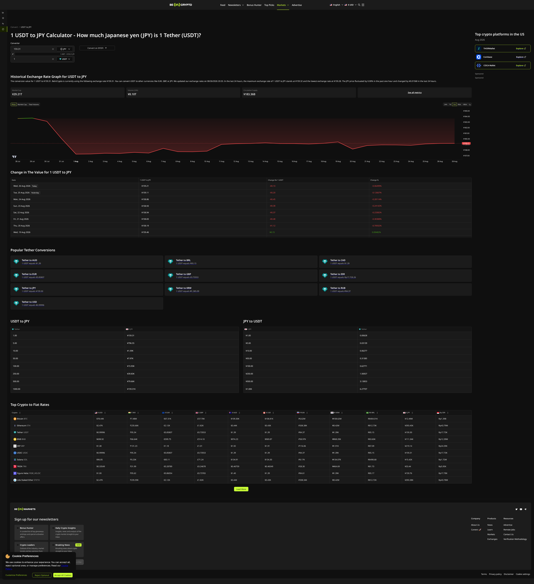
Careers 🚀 (476, 529)
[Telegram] (525, 509)
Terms (484, 574)
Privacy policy (495, 574)
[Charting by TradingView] (14, 156)
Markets (281, 5)
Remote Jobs (509, 529)
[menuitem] (3, 12)
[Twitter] (516, 509)
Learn (490, 529)
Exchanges (492, 539)
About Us (475, 525)
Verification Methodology (515, 539)
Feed (222, 5)
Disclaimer (509, 574)
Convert (14, 27)
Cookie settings (523, 574)
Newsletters (234, 5)
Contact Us (509, 534)
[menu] (3, 21)
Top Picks (269, 5)
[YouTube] (521, 509)
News (490, 525)
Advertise (297, 5)
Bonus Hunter (254, 5)
